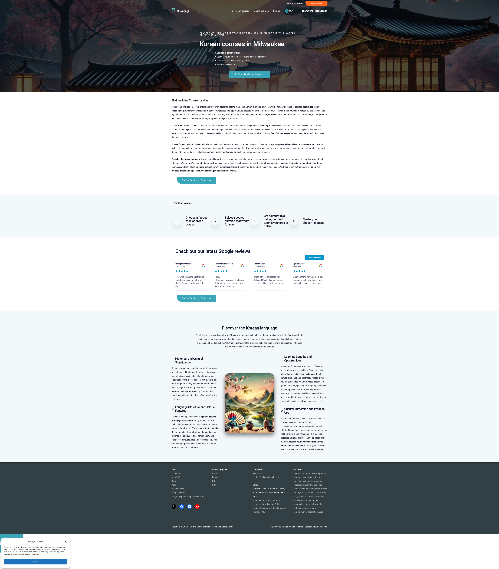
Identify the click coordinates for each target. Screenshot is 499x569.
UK (213, 481)
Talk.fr (174, 189)
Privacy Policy (178, 488)
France (215, 477)
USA (214, 485)
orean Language (192, 159)
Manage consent (15, 566)
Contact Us (177, 473)
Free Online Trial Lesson (314, 10)
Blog (174, 481)
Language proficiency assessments (188, 496)
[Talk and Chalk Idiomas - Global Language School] (181, 10)
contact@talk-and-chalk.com (266, 477)
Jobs (174, 485)
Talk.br (181, 189)
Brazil (214, 473)
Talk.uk (197, 189)
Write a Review (315, 257)
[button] (316, 3)
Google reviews (178, 492)
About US (176, 477)
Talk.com (189, 189)
